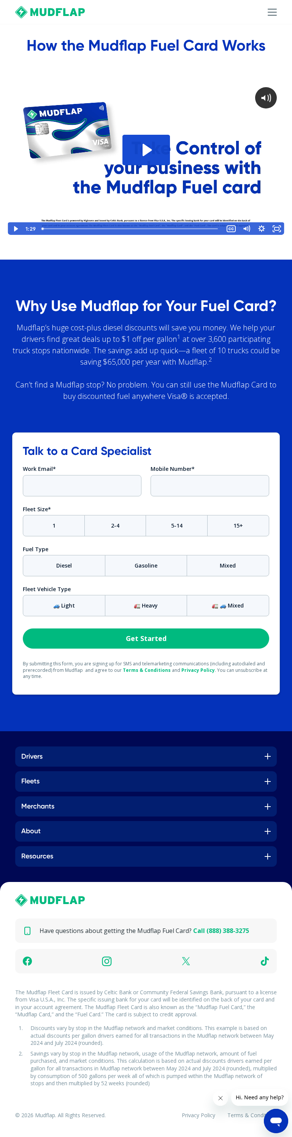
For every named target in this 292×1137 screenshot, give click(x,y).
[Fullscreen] (276, 228)
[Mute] (246, 228)
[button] (264, 12)
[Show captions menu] (231, 228)
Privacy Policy (198, 670)
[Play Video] (15, 228)
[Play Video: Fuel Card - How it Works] (146, 150)
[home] (50, 12)
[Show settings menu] (261, 228)
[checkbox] (146, 525)
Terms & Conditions (147, 670)
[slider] (131, 228)
